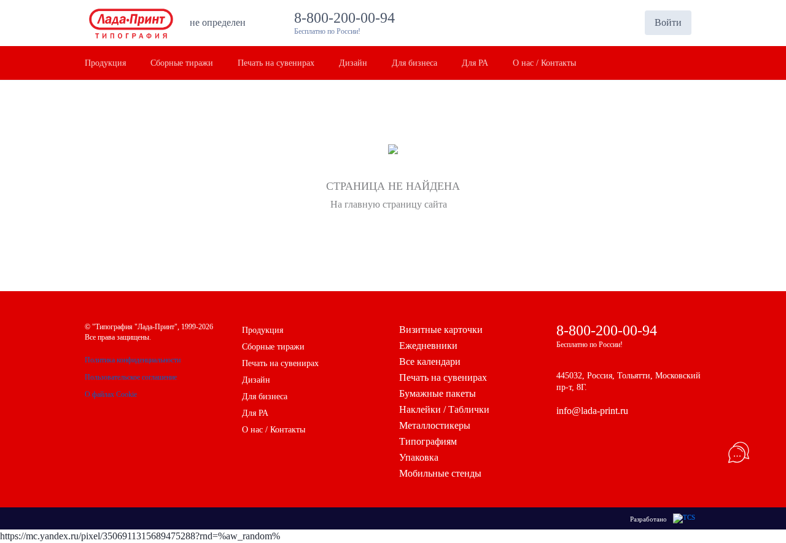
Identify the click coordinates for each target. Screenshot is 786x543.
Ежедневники (428, 345)
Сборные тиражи (273, 346)
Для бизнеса (264, 396)
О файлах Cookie (111, 394)
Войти (668, 22)
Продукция (262, 330)
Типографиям (428, 441)
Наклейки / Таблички (444, 409)
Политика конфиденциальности (133, 360)
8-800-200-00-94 (348, 18)
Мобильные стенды (440, 473)
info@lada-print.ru (592, 410)
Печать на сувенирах (280, 363)
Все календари (430, 361)
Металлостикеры (434, 425)
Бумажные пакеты (437, 393)
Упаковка (418, 457)
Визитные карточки (441, 329)
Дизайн (256, 380)
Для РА (255, 413)
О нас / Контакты (273, 429)
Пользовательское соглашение (131, 377)
